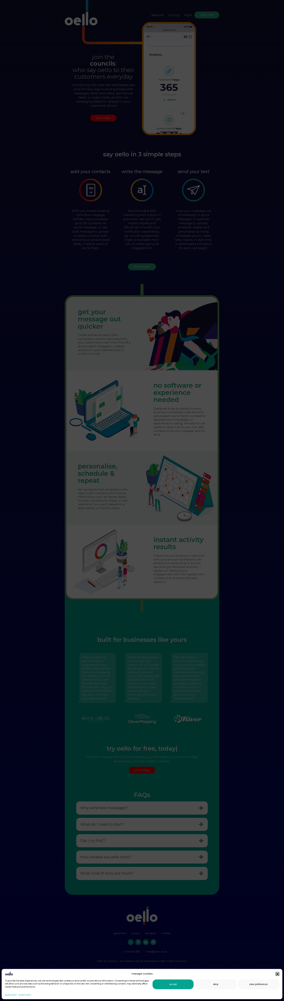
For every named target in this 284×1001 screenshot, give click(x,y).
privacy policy (24, 994)
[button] (277, 974)
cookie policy (11, 994)
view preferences (258, 984)
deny (215, 984)
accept (173, 984)
